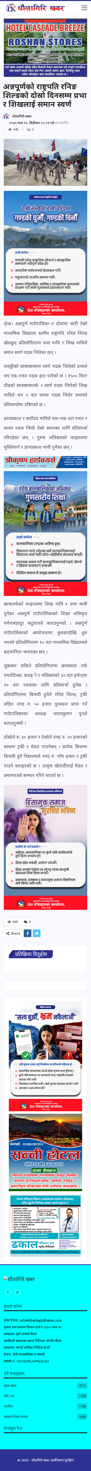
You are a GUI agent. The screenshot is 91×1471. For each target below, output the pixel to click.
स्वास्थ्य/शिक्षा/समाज (16, 1416)
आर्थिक (8, 1406)
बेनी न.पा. (9, 1396)
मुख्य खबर (10, 1385)
